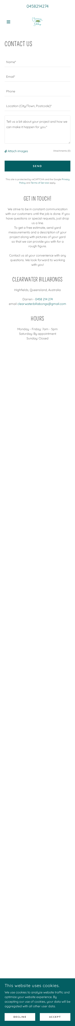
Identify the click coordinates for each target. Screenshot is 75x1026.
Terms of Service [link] (40, 182)
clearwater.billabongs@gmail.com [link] (42, 304)
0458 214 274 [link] (44, 299)
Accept (55, 1016)
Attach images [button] (18, 151)
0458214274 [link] (38, 6)
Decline (20, 1016)
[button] (9, 22)
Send (37, 166)
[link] (37, 22)
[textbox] (37, 62)
